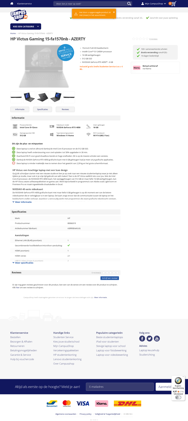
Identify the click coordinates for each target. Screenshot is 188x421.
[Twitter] (149, 338)
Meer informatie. (100, 297)
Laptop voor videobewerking (112, 354)
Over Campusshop (63, 363)
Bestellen (15, 337)
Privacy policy (86, 414)
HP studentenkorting (65, 354)
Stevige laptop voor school (111, 346)
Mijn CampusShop (63, 346)
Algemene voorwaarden (65, 414)
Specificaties (42, 109)
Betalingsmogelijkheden (23, 350)
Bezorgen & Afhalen (21, 341)
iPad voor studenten (107, 341)
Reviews (65, 109)
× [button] (114, 12)
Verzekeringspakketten (66, 350)
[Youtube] (157, 338)
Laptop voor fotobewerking (111, 350)
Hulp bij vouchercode (22, 359)
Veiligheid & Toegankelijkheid (107, 414)
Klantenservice (24, 3)
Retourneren (17, 346)
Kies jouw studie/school (66, 341)
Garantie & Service (20, 354)
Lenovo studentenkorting (67, 359)
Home (13, 33)
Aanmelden (166, 386)
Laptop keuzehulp (149, 350)
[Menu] (183, 377)
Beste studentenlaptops (109, 337)
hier (17, 287)
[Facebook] (142, 338)
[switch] (178, 397)
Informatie (19, 109)
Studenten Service (63, 337)
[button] (153, 3)
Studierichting (147, 354)
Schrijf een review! (110, 278)
